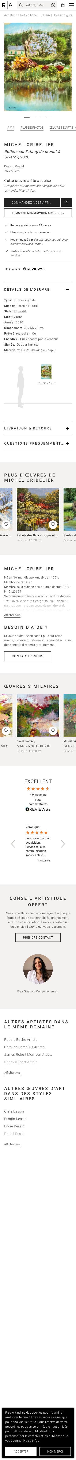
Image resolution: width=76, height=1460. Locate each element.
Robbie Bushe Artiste (20, 1040)
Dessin (45, 15)
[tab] (38, 289)
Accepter (21, 1451)
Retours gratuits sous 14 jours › (30, 225)
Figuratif (20, 311)
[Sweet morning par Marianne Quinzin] (38, 715)
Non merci (55, 1451)
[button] (71, 5)
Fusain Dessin (15, 1119)
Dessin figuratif (65, 15)
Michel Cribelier (29, 144)
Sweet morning (26, 741)
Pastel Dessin (15, 1134)
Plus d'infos (31, 1440)
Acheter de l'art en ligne (20, 15)
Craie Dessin (14, 1111)
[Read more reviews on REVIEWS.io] (38, 810)
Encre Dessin (14, 1126)
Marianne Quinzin (34, 746)
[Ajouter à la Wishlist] (66, 202)
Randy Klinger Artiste (21, 1062)
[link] (53, 5)
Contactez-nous (27, 656)
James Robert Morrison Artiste (28, 1054)
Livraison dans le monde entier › (31, 232)
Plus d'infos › (28, 190)
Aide (10, 127)
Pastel (34, 305)
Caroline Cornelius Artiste (24, 1047)
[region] (38, 843)
